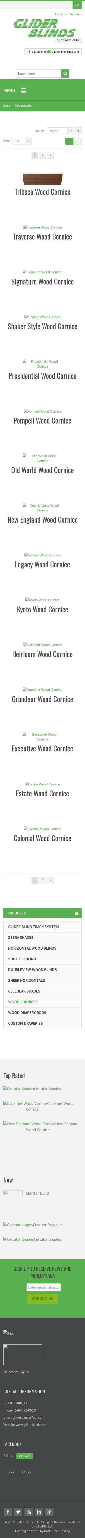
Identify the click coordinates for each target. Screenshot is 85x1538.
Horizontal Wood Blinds (32, 948)
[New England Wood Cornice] (29, 1123)
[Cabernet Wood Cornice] (25, 1103)
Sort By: (40, 130)
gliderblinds (39, 51)
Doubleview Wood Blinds (32, 969)
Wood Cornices (23, 1001)
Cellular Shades (24, 991)
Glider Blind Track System (33, 926)
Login (59, 14)
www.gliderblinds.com (31, 1424)
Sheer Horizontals (26, 980)
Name (54, 131)
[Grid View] (69, 141)
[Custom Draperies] (18, 1224)
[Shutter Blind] (13, 1203)
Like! (26, 1456)
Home (6, 105)
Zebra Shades (21, 937)
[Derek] (10, 1466)
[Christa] (27, 1466)
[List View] (77, 141)
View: (6, 141)
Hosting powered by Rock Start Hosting (42, 1531)
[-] (45, 26)
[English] (77, 5)
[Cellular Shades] (18, 1088)
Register (75, 14)
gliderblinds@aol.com (65, 51)
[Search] (65, 73)
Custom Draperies (25, 1023)
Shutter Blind (22, 958)
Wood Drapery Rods (27, 1012)
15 (17, 141)
